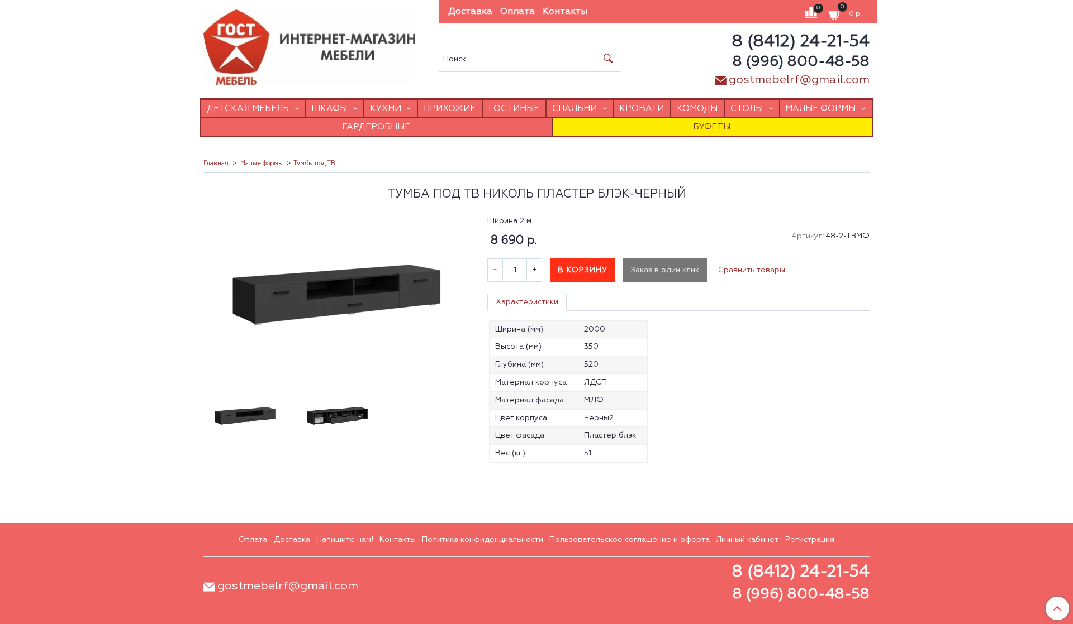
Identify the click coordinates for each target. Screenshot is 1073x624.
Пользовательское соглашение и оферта (629, 540)
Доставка (470, 11)
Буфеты (711, 127)
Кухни (385, 108)
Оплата (517, 11)
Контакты (565, 11)
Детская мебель (248, 108)
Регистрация (809, 540)
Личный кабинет (747, 540)
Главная (216, 163)
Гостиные (513, 108)
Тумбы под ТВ (314, 163)
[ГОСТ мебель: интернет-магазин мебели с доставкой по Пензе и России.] (309, 44)
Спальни (574, 108)
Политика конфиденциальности (482, 540)
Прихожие (450, 108)
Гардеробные (376, 127)
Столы (746, 108)
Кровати (641, 108)
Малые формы (820, 108)
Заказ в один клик (665, 270)
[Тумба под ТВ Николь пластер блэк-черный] (337, 295)
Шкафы (329, 108)
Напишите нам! (344, 540)
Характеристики (527, 302)
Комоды (697, 108)
